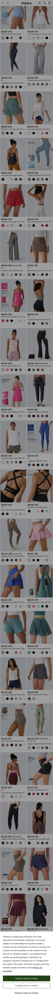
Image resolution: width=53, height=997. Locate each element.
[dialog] (26, 498)
